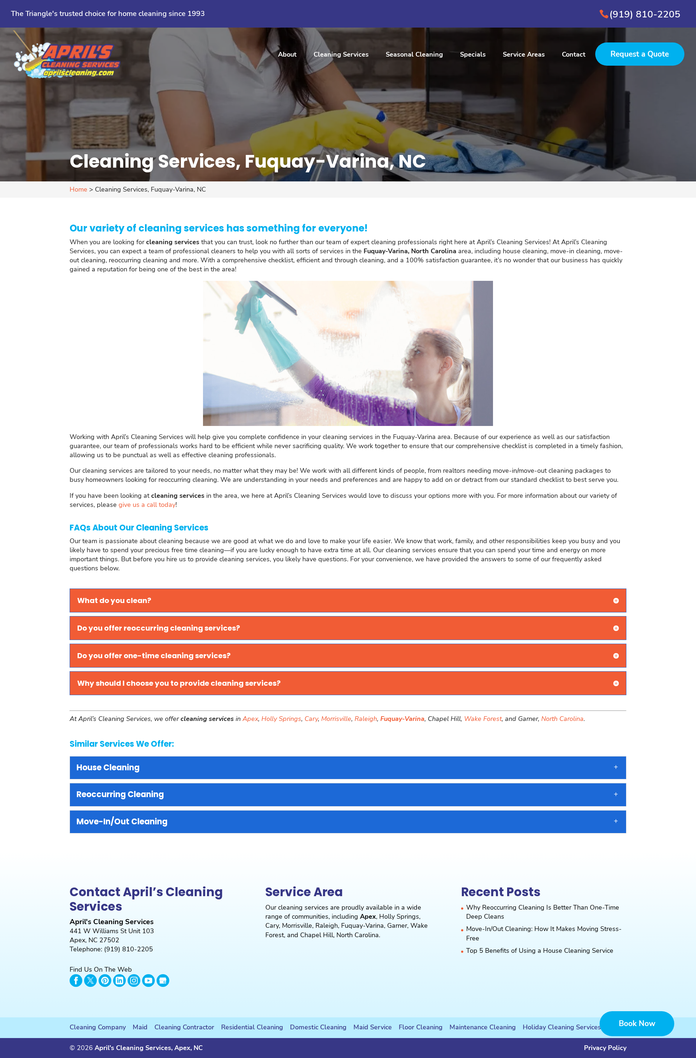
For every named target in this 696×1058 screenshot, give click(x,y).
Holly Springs (281, 718)
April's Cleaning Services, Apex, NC (149, 1047)
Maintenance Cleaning (483, 1027)
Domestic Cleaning (318, 1027)
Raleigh (366, 718)
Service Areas (524, 55)
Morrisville (336, 718)
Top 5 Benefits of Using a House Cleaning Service (539, 950)
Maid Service (372, 1027)
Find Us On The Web (101, 969)
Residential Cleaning (252, 1027)
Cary (311, 718)
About (287, 55)
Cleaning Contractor (184, 1027)
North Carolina (562, 718)
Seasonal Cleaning (414, 55)
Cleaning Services (341, 55)
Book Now (637, 1023)
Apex (250, 718)
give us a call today (147, 504)
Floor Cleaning (421, 1027)
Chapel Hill (316, 935)
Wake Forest (483, 718)
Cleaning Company (98, 1027)
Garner (397, 925)
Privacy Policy (605, 1047)
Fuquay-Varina (362, 925)
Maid (140, 1027)
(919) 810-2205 (644, 14)
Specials (473, 55)
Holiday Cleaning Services (562, 1027)
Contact (573, 55)
